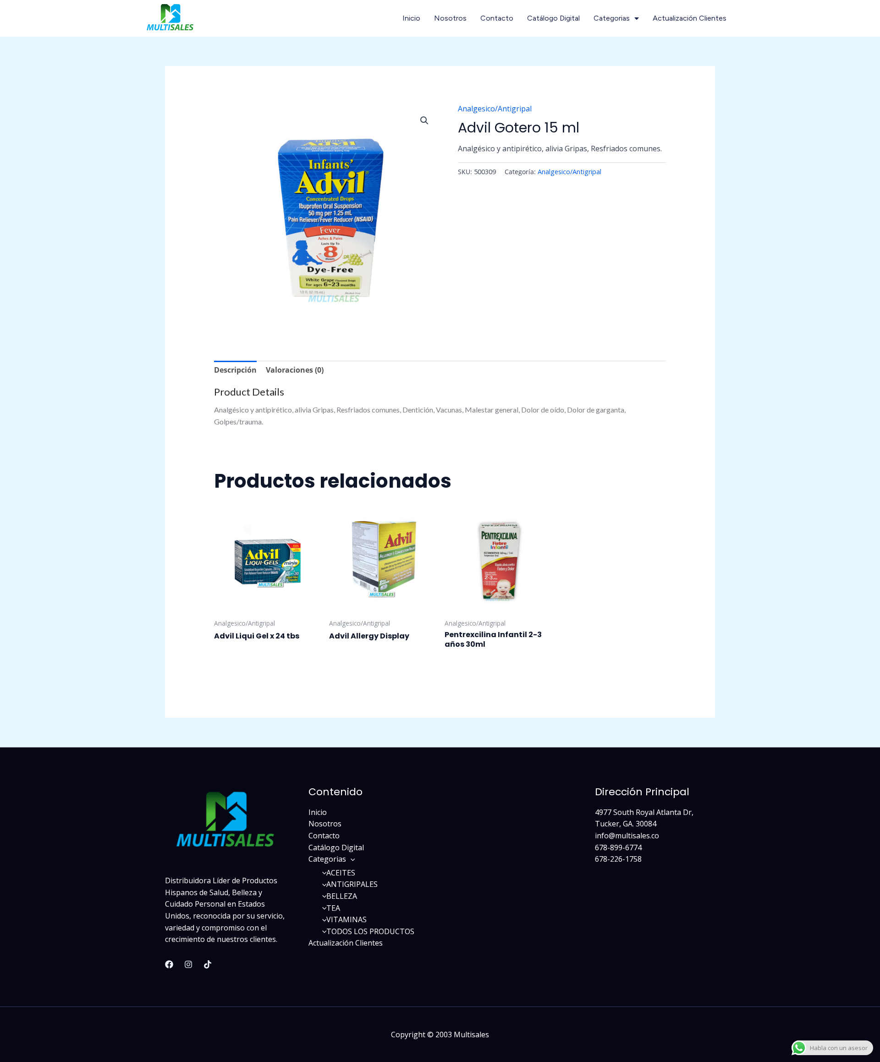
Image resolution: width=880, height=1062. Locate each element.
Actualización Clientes (689, 18)
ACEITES (340, 873)
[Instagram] (188, 964)
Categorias (612, 18)
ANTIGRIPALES (352, 884)
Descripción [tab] (235, 370)
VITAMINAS (346, 919)
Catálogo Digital (553, 18)
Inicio (411, 18)
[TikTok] (208, 964)
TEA (333, 908)
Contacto (496, 18)
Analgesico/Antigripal (495, 109)
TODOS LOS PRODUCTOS (370, 931)
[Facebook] (169, 964)
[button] (424, 120)
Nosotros (450, 18)
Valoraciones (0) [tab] (295, 370)
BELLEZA (341, 896)
